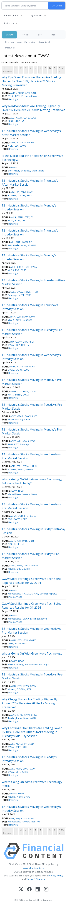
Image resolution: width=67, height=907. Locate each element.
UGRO (19, 369)
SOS (10, 519)
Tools (53, 34)
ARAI (12, 192)
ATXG (13, 391)
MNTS (11, 394)
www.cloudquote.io (33, 868)
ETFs (39, 34)
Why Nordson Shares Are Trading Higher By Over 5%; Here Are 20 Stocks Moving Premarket (33, 108)
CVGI (12, 291)
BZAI (17, 96)
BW (12, 341)
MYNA (18, 394)
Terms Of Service (35, 879)
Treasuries (9, 47)
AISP (18, 743)
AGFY (13, 416)
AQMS (26, 441)
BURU (26, 768)
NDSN (18, 120)
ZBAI (10, 444)
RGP (18, 344)
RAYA (10, 220)
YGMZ (11, 319)
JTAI (22, 543)
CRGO (20, 267)
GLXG (32, 366)
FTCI (26, 515)
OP (23, 220)
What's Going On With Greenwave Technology (32, 653)
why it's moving (15, 664)
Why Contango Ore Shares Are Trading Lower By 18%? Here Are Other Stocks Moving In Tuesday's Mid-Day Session (32, 732)
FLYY (16, 145)
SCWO (23, 145)
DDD (20, 515)
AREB (13, 142)
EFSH (19, 466)
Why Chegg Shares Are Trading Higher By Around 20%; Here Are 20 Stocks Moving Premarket (29, 703)
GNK (25, 640)
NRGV (31, 341)
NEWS (21, 491)
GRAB (20, 416)
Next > (61, 70)
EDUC (11, 96)
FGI (32, 217)
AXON (25, 242)
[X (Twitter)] (21, 890)
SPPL (29, 689)
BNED (31, 743)
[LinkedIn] (37, 890)
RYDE (28, 295)
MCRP (21, 295)
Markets (9, 34)
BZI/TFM (12, 195)
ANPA (13, 217)
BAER (13, 366)
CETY (26, 217)
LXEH (24, 747)
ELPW (33, 117)
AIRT (18, 242)
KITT (16, 444)
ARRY (24, 743)
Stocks (25, 34)
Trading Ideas (15, 718)
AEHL (13, 540)
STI (17, 771)
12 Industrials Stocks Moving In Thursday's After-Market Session (30, 182)
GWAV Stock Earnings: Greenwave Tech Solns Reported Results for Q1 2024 (31, 605)
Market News (19, 245)
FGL (33, 142)
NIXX (10, 543)
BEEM (20, 217)
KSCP (34, 416)
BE (18, 192)
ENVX (30, 192)
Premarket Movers (30, 96)
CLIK (19, 316)
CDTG (20, 142)
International (44, 42)
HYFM (18, 220)
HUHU (34, 466)
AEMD (21, 92)
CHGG (34, 714)
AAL (12, 818)
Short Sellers (38, 170)
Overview (9, 42)
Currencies (29, 42)
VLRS (23, 270)
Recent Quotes (11, 15)
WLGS (11, 270)
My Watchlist (36, 15)
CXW (32, 768)
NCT (10, 145)
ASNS (13, 714)
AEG (12, 117)
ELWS (26, 686)
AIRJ (12, 743)
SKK (19, 568)
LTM (25, 341)
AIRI (12, 242)
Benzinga (13, 99)
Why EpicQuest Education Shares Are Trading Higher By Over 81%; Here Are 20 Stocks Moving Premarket (31, 81)
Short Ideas (13, 170)
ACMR (13, 92)
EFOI (20, 640)
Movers (21, 195)
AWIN (13, 640)
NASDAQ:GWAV (30, 593)
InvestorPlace (15, 596)
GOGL (33, 515)
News (19, 42)
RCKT (10, 120)
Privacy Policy (55, 875)
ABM (12, 466)
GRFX (19, 565)
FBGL (25, 391)
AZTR (33, 92)
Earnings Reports (48, 593)
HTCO (35, 291)
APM (27, 92)
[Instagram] (46, 890)
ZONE (18, 319)
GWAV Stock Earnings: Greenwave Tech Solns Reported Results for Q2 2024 (31, 581)
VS (23, 120)
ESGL (27, 267)
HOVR (27, 291)
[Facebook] (29, 890)
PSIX (28, 419)
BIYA (12, 316)
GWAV (13, 167)
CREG (23, 192)
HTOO (34, 565)
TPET (18, 747)
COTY (26, 117)
